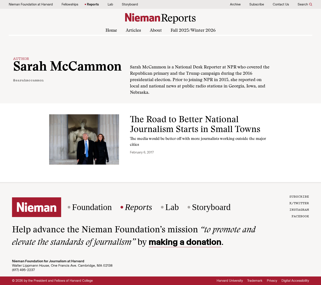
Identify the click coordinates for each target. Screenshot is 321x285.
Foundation (92, 207)
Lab (110, 4)
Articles (133, 30)
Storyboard (130, 4)
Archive (235, 4)
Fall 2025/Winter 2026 (193, 30)
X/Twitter (299, 202)
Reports (93, 4)
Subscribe (256, 4)
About (156, 30)
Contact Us (281, 4)
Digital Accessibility (295, 281)
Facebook (300, 216)
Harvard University (230, 281)
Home (111, 30)
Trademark (254, 281)
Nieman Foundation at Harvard (31, 4)
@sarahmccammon (28, 80)
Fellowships (70, 4)
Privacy (272, 281)
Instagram (299, 209)
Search (303, 4)
